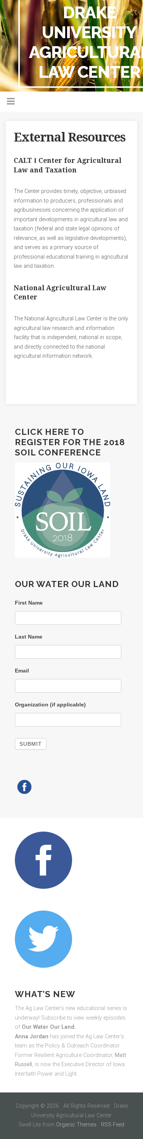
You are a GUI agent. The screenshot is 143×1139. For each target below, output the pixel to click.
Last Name (28, 637)
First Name (29, 603)
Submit (30, 744)
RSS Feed (112, 1124)
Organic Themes (76, 1124)
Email (22, 671)
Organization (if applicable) (50, 704)
